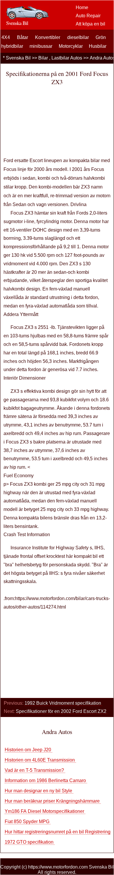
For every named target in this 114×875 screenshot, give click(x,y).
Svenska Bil (18, 57)
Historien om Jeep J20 (28, 749)
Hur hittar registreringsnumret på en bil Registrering (58, 831)
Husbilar (97, 46)
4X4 (5, 37)
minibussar (41, 46)
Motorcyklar (71, 46)
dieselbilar (78, 37)
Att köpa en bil (90, 23)
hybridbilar (12, 46)
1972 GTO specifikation (30, 842)
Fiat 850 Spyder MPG (28, 821)
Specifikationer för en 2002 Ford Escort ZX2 (62, 711)
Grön (101, 37)
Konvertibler (47, 37)
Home (82, 7)
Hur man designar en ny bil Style (39, 790)
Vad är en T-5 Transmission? (35, 770)
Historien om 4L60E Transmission (40, 759)
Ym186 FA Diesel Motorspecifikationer (45, 811)
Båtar (22, 37)
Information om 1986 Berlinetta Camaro (46, 780)
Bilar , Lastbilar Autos (60, 57)
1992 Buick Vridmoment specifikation (63, 703)
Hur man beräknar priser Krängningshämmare (53, 800)
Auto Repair (88, 15)
